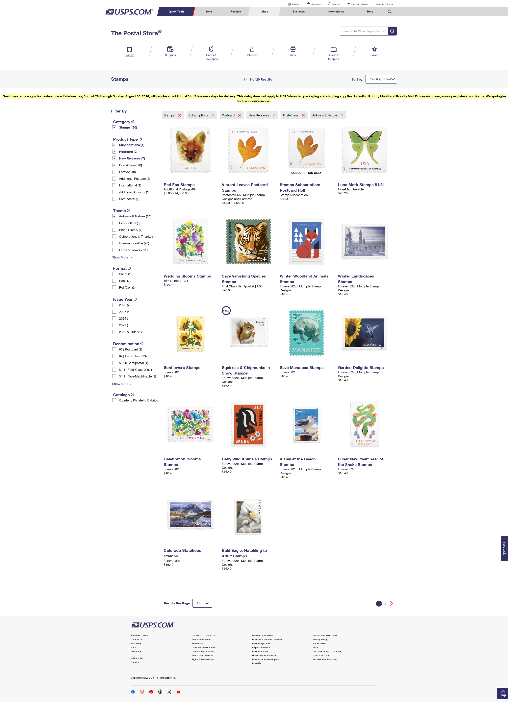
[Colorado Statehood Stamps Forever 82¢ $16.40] (191, 516)
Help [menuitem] (370, 11)
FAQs (134, 647)
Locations (315, 4)
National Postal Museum (264, 655)
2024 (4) (124, 318)
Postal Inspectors (261, 643)
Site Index (136, 643)
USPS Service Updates (203, 647)
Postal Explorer (260, 651)
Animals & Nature (325, 115)
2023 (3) (124, 325)
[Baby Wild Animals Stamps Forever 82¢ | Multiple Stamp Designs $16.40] (249, 424)
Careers (135, 662)
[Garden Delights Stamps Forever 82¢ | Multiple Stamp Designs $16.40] (365, 333)
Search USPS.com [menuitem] (390, 11)
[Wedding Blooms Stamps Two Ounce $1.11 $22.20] (191, 241)
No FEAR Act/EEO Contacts (327, 651)
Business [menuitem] (298, 11)
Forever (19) (127, 172)
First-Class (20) (130, 165)
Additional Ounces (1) (134, 192)
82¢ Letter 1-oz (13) (133, 356)
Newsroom (197, 643)
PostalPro (257, 663)
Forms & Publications (203, 651)
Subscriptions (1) (131, 145)
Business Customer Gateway (267, 639)
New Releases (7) (132, 158)
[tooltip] (132, 121)
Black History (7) (130, 229)
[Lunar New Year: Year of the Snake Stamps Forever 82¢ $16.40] (365, 424)
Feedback (136, 651)
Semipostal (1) (129, 199)
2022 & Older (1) (130, 332)
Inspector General (261, 647)
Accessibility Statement (325, 659)
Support (336, 4)
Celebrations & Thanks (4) (137, 236)
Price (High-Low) (380, 79)
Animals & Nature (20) (135, 216)
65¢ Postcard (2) (130, 349)
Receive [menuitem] (235, 11)
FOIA (315, 647)
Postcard (228, 115)
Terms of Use (319, 643)
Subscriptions (199, 115)
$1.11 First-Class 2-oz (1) (137, 369)
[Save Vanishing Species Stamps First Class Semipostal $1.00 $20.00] (249, 241)
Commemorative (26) (134, 243)
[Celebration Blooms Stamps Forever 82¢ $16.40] (191, 424)
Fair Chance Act (321, 655)
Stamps (169, 115)
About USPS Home (201, 639)
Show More (120, 257)
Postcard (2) (128, 151)
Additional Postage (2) (134, 178)
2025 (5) (124, 311)
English (291, 4)
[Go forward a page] (391, 603)
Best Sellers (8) (129, 223)
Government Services (203, 655)
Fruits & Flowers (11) (133, 250)
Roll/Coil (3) (127, 287)
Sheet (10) (126, 274)
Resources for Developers (265, 659)
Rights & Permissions (203, 659)
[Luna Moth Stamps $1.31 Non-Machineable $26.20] (365, 150)
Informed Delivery (359, 4)
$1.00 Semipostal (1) (133, 363)
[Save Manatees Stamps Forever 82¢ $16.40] (307, 333)
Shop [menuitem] (264, 11)
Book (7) (125, 280)
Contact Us (136, 639)
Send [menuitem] (208, 11)
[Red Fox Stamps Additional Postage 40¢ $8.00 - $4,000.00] (191, 150)
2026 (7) (124, 305)
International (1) (130, 185)
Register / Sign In (384, 4)
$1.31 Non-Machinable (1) (137, 376)
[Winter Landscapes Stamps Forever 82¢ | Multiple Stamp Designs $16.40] (365, 241)
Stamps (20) (128, 127)
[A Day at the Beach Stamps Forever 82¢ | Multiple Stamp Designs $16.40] (307, 424)
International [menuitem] (336, 11)
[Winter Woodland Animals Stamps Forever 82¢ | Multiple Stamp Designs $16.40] (307, 241)
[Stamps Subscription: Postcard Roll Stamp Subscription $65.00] (307, 150)
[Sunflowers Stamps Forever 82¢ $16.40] (191, 333)
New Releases (259, 115)
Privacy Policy (320, 639)
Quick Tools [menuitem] (177, 11)
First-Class (291, 115)
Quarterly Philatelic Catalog (138, 400)
